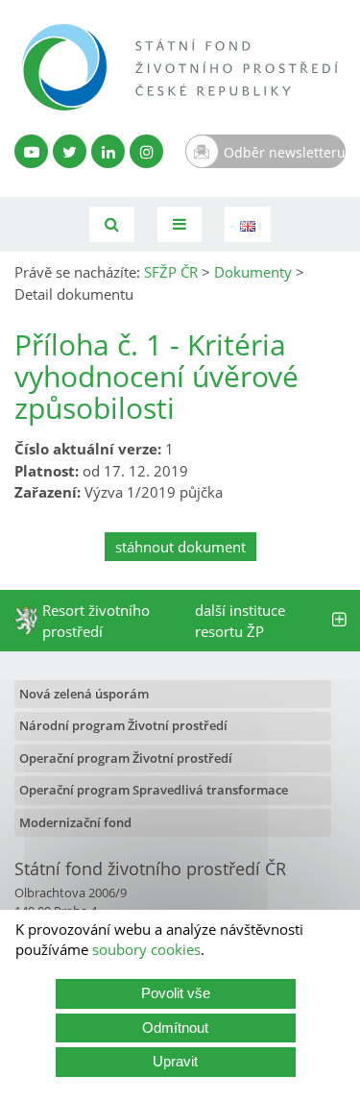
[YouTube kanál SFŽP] (31, 151)
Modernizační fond (75, 822)
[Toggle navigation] (179, 224)
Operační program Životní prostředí (125, 758)
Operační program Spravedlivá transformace (153, 789)
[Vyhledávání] (111, 224)
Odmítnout (175, 1027)
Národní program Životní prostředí (123, 725)
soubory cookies (146, 949)
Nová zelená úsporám (84, 693)
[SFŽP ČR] (180, 67)
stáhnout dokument (180, 546)
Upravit (175, 1061)
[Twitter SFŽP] (69, 151)
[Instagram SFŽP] (146, 151)
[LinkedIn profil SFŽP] (108, 151)
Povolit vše (175, 993)
